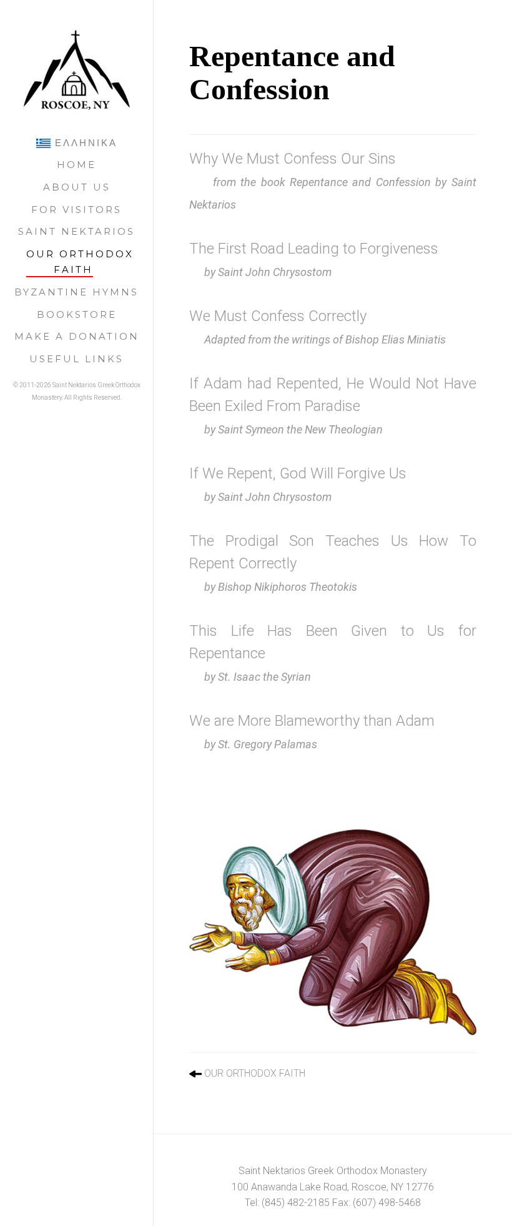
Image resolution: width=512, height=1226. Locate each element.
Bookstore (77, 314)
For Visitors (76, 209)
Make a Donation (76, 336)
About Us (77, 187)
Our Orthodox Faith (80, 262)
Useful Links (76, 359)
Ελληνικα (84, 143)
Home (76, 165)
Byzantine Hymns (76, 292)
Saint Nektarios (76, 231)
